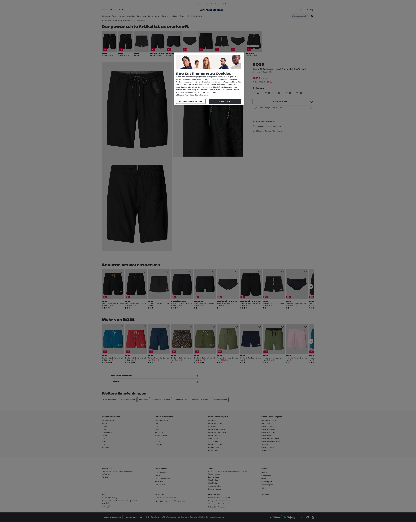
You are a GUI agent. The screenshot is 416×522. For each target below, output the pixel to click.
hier (195, 92)
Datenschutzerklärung (192, 95)
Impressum (204, 95)
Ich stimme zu (225, 101)
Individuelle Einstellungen (190, 101)
